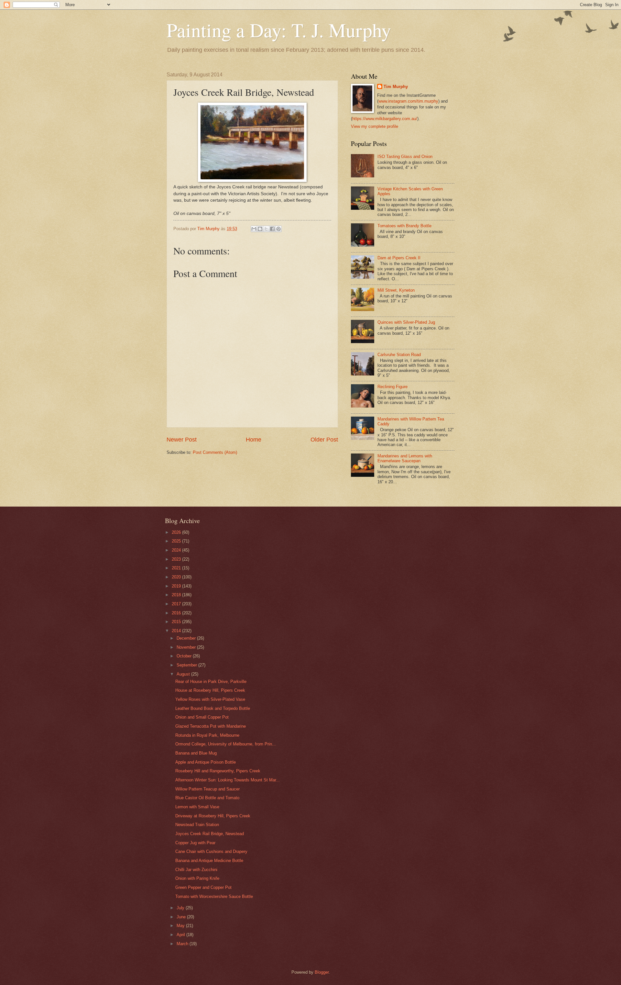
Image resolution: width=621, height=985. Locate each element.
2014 (177, 630)
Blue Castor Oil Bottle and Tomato (207, 797)
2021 (177, 567)
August (184, 674)
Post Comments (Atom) (215, 452)
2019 (177, 586)
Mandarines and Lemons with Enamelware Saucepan (404, 458)
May (181, 925)
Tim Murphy (396, 86)
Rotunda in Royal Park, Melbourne (207, 735)
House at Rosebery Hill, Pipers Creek (210, 690)
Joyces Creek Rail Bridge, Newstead (209, 833)
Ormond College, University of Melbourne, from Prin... (225, 744)
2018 (177, 594)
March (183, 943)
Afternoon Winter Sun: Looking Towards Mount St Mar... (227, 780)
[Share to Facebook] (272, 229)
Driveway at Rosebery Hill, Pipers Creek (212, 815)
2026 (177, 532)
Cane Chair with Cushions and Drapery (211, 851)
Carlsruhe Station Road (399, 354)
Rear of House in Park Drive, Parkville (210, 681)
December (187, 638)
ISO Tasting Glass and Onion (404, 156)
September (187, 665)
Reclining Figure (392, 386)
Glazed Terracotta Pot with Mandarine (210, 726)
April (181, 934)
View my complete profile (374, 126)
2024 (177, 550)
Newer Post (182, 439)
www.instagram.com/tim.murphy (408, 101)
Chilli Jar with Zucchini (196, 869)
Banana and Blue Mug (196, 753)
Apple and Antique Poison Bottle (205, 762)
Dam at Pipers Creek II (398, 257)
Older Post (324, 439)
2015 (177, 621)
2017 (177, 603)
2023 (177, 559)
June (182, 916)
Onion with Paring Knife (197, 878)
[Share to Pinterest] (278, 229)
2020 (177, 577)
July (181, 907)
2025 (177, 541)
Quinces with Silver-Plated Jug (406, 322)
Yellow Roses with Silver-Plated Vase (210, 699)
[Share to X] (266, 229)
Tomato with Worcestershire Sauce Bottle (214, 896)
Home (253, 439)
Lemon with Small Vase (197, 806)
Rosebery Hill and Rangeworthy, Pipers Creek (217, 770)
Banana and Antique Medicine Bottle (209, 860)
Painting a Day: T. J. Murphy (279, 30)
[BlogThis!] (260, 229)
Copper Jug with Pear (195, 842)
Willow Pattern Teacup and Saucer (207, 789)
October (185, 656)
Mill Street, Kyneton (396, 290)
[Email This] (254, 229)
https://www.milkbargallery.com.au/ (384, 118)
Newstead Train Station (197, 824)
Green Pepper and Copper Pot (203, 887)
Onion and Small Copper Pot (202, 717)
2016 (177, 612)
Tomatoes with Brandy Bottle (404, 225)
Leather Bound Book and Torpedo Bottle (212, 708)
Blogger (322, 972)
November (187, 647)
